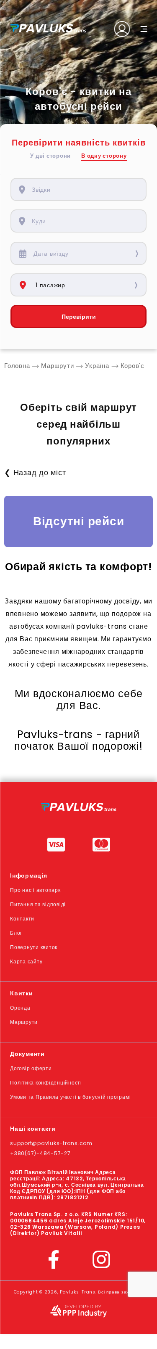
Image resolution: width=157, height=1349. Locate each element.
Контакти (22, 918)
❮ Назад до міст (35, 472)
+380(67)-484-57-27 (40, 1153)
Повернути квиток (33, 947)
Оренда (20, 1007)
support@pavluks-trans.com (51, 1143)
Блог (16, 932)
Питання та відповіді (38, 904)
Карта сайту (26, 961)
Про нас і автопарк (35, 890)
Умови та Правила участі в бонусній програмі (70, 1096)
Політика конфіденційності (46, 1082)
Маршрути (24, 1022)
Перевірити (79, 316)
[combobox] (84, 189)
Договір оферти (31, 1068)
